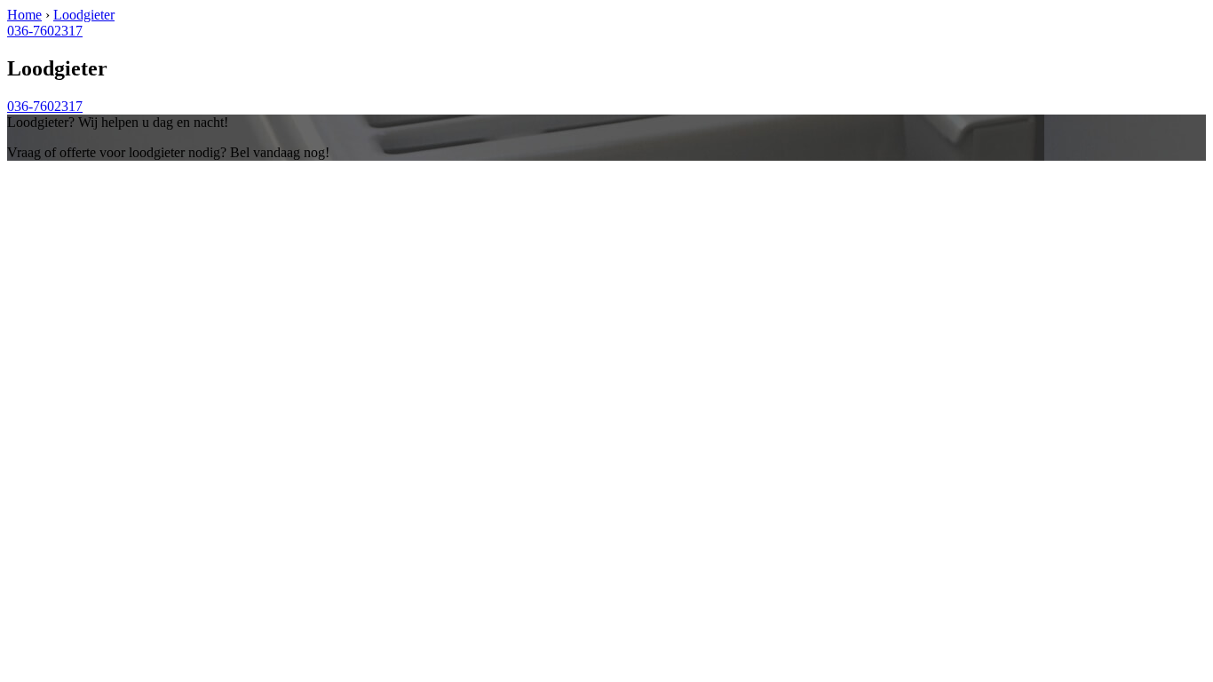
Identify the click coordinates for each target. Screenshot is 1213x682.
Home (24, 14)
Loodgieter (84, 14)
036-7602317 (45, 30)
